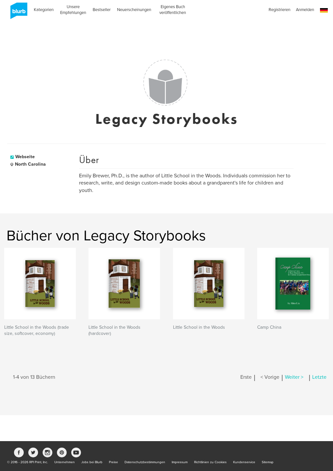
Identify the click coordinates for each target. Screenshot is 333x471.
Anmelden (305, 9)
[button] (324, 10)
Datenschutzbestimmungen (145, 462)
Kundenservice (244, 462)
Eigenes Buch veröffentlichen (172, 9)
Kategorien (44, 9)
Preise (113, 462)
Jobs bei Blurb (91, 462)
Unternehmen (64, 462)
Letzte (319, 377)
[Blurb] (16, 13)
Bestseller (102, 9)
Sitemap (267, 462)
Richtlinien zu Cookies (210, 462)
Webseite (25, 156)
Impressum (180, 462)
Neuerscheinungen (134, 9)
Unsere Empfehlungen (73, 9)
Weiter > (294, 377)
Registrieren (279, 9)
